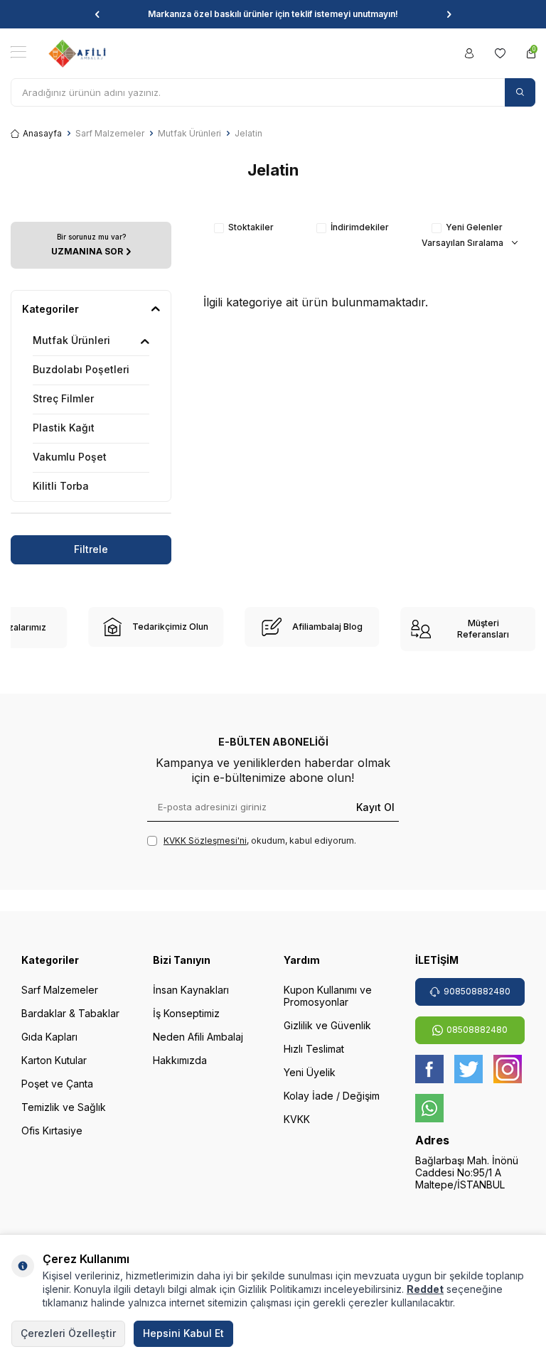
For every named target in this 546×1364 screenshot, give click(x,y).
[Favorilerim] (500, 53)
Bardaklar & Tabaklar (70, 1013)
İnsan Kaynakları (191, 990)
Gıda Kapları (49, 1037)
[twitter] (468, 1069)
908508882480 (477, 991)
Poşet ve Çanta (57, 1084)
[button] (97, 14)
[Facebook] (429, 1069)
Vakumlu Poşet (70, 457)
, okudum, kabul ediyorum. (260, 840)
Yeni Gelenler (474, 227)
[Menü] (18, 52)
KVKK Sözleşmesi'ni (205, 840)
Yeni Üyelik (310, 1072)
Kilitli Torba (61, 486)
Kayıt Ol (375, 806)
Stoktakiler (251, 227)
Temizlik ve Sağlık (63, 1107)
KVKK (297, 1119)
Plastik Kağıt (64, 427)
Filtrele (91, 549)
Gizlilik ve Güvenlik (327, 1025)
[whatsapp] (429, 1108)
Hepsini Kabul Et (183, 1333)
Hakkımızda (180, 1060)
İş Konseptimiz (186, 1013)
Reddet (425, 1289)
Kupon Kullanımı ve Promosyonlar (328, 996)
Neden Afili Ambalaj (198, 1037)
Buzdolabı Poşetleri (81, 369)
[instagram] (507, 1069)
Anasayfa (42, 133)
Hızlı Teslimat (314, 1049)
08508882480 (477, 1029)
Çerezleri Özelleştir (68, 1333)
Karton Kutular (54, 1060)
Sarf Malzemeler (109, 133)
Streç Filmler (63, 398)
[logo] (77, 53)
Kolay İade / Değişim (332, 1096)
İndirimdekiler (360, 227)
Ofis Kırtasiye (51, 1130)
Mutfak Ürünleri (189, 133)
